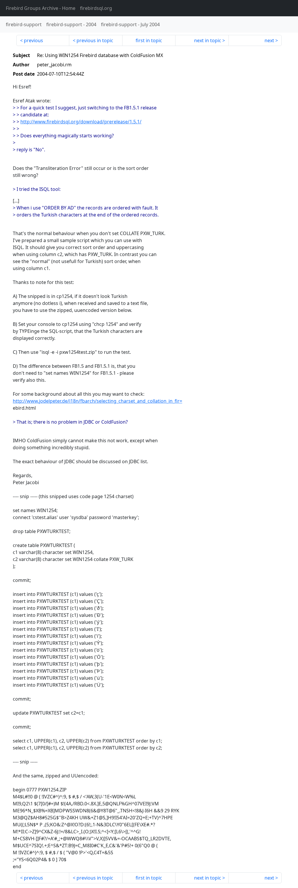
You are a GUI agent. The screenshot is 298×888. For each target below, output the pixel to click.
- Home (40, 8)
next (269, 40)
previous (33, 40)
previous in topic (95, 40)
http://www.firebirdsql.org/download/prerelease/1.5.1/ (80, 121)
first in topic (149, 40)
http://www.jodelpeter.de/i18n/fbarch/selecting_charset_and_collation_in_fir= (97, 401)
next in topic (207, 40)
